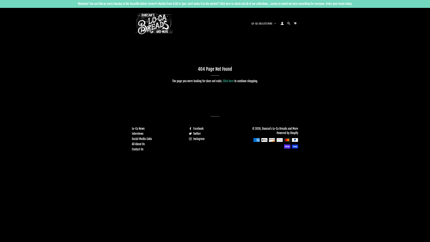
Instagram (198, 139)
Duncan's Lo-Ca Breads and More (280, 128)
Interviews (137, 133)
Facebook (198, 128)
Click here (228, 81)
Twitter (196, 133)
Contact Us (137, 149)
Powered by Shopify (287, 133)
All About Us (138, 144)
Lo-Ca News (138, 128)
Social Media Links (142, 139)
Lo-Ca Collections (262, 23)
